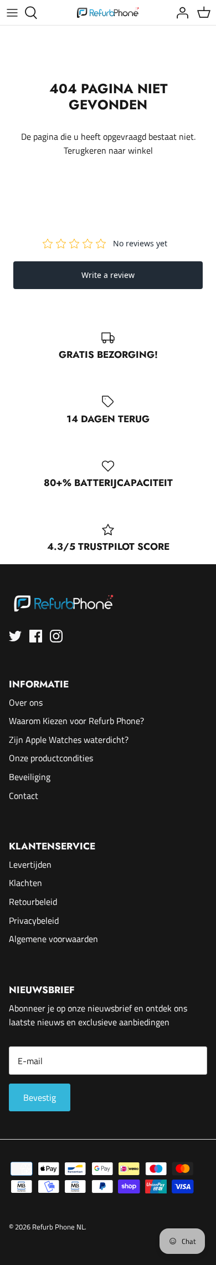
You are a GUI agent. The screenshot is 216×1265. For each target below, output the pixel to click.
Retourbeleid (33, 901)
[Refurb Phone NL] (108, 12)
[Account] (179, 13)
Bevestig (39, 1097)
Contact (23, 795)
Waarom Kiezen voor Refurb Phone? (76, 720)
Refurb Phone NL (58, 1226)
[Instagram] (56, 636)
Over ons (26, 702)
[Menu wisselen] (12, 13)
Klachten (25, 882)
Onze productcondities (51, 758)
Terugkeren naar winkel (108, 150)
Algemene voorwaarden (53, 938)
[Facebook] (35, 636)
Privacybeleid (34, 920)
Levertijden (30, 864)
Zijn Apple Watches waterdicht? (68, 739)
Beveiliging (29, 776)
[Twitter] (15, 636)
